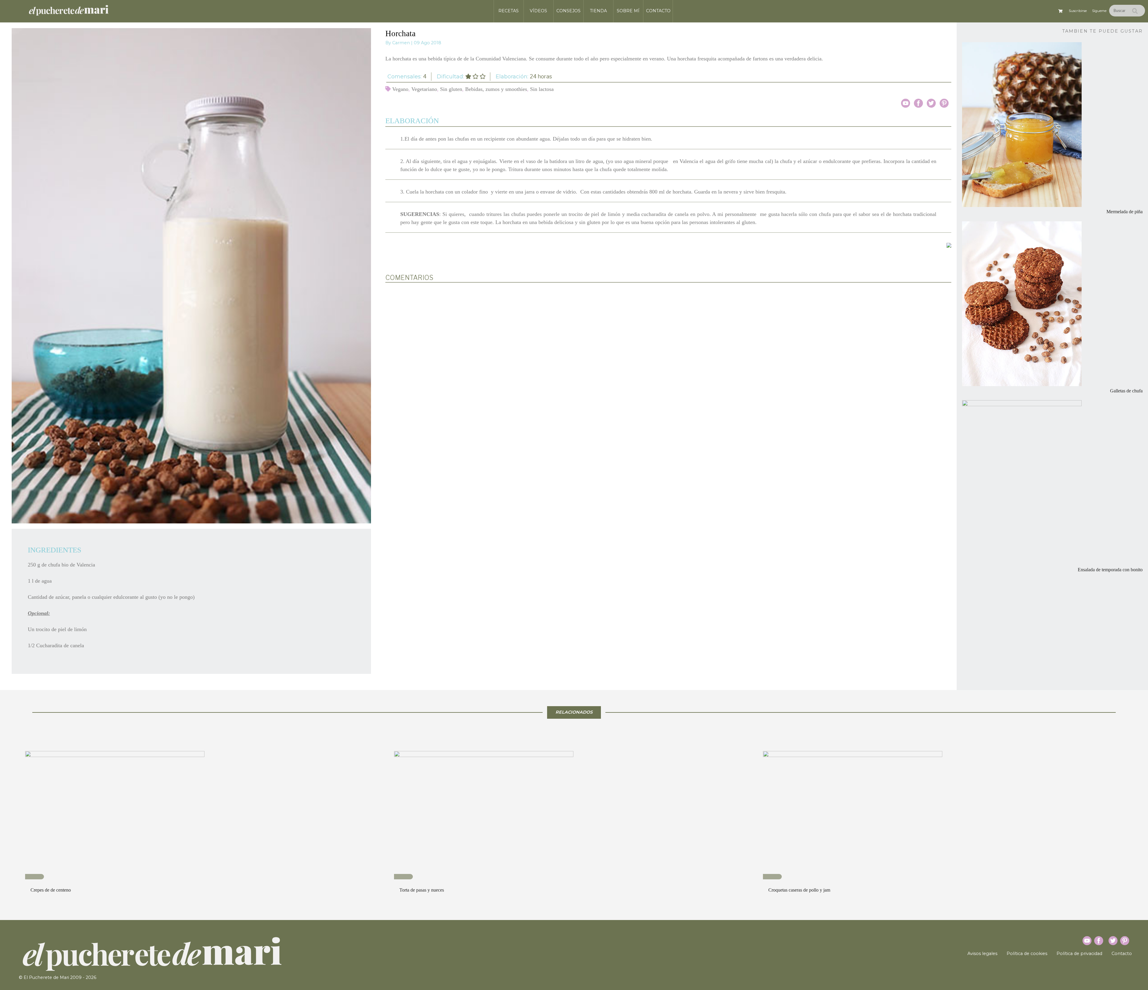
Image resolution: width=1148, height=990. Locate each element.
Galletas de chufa (1126, 391)
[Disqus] (668, 365)
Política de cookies (1027, 953)
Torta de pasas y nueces (421, 889)
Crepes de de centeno (50, 889)
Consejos (568, 10)
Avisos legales (982, 953)
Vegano (400, 89)
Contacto (658, 10)
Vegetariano (424, 89)
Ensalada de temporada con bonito (1110, 569)
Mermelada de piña (1124, 211)
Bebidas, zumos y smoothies (496, 89)
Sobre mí (628, 10)
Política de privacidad (1079, 953)
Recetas (508, 10)
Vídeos (538, 10)
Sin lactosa (542, 89)
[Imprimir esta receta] (949, 245)
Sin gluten (451, 89)
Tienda (598, 10)
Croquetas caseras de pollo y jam (799, 889)
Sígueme (1099, 11)
